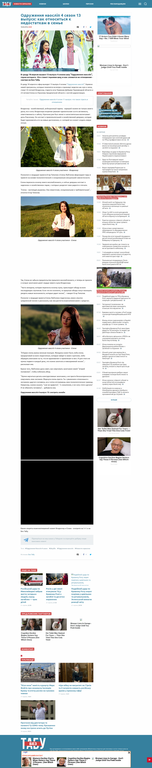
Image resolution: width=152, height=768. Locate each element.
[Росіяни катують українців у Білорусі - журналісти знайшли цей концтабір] (114, 278)
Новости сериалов (83, 548)
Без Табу (31, 554)
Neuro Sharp (114, 464)
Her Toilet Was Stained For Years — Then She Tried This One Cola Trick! (114, 429)
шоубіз (66, 4)
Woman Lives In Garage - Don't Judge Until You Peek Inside (80, 626)
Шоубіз (53, 548)
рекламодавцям (118, 4)
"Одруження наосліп (75, 84)
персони (89, 4)
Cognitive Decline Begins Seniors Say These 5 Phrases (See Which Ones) (114, 459)
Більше (114, 400)
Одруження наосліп (65, 548)
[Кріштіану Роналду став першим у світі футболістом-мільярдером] (114, 185)
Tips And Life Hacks (114, 433)
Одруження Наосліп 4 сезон (37, 548)
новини (42, 4)
